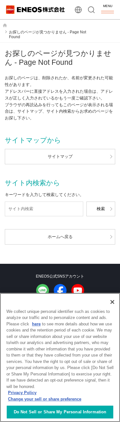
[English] (78, 9)
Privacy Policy (22, 392)
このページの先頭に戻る (110, 252)
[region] (60, 357)
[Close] (112, 302)
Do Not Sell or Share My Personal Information (60, 411)
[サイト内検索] (91, 9)
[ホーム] (5, 25)
